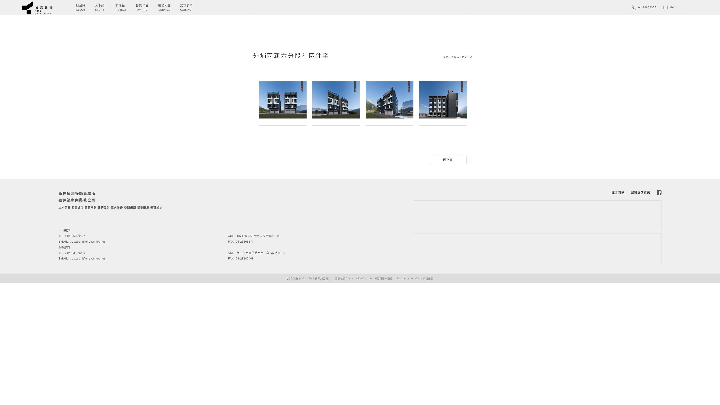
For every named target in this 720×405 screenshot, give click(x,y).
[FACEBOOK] (659, 192)
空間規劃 (130, 207)
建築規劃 (91, 207)
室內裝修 (117, 207)
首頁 (445, 57)
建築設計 (104, 207)
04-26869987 (76, 236)
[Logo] (37, 7)
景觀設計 (156, 207)
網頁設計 (428, 278)
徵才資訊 (618, 192)
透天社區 (467, 57)
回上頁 (448, 159)
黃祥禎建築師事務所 (77, 194)
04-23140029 (76, 252)
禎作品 (455, 57)
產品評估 (78, 207)
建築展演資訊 (640, 192)
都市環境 (143, 207)
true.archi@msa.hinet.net (87, 241)
